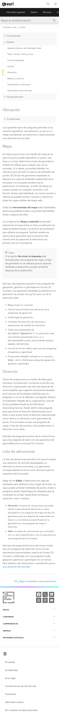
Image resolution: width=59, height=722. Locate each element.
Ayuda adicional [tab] (15, 97)
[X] (45, 594)
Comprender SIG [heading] (10, 624)
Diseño (22, 27)
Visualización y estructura (18, 84)
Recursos (47, 12)
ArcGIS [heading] (6, 610)
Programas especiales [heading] (13, 638)
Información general (15, 12)
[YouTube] (51, 600)
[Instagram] (45, 600)
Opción (10, 66)
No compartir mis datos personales (21, 710)
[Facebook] (38, 594)
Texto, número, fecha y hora (20, 54)
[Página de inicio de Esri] (8, 4)
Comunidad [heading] (8, 617)
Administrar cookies (14, 702)
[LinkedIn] (51, 594)
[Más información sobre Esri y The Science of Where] (8, 598)
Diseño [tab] (10, 42)
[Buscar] (48, 4)
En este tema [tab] (13, 119)
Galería (34, 12)
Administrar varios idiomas (19, 90)
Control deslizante (15, 60)
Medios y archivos (15, 78)
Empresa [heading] (7, 631)
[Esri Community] (38, 600)
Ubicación (12, 72)
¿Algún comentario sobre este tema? (37, 581)
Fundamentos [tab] (14, 36)
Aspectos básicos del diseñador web (24, 48)
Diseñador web (10, 27)
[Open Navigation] (55, 4)
